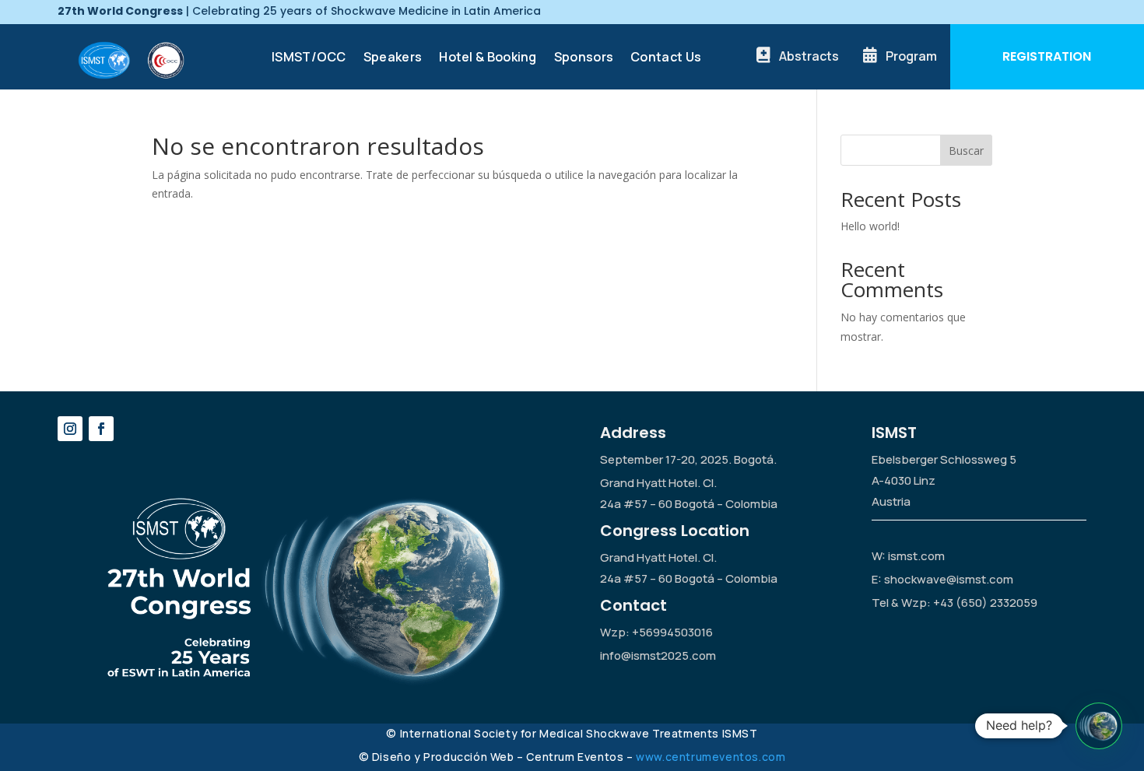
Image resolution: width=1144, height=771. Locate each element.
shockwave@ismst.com (948, 579)
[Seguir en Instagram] (70, 428)
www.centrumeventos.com (710, 756)
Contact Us (665, 58)
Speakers (392, 58)
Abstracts (809, 56)
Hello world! (870, 226)
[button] (1099, 726)
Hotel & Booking (488, 58)
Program (911, 56)
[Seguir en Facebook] (101, 428)
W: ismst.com (908, 556)
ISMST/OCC (309, 58)
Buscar (966, 150)
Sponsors (583, 58)
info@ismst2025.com (658, 655)
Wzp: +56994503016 (656, 632)
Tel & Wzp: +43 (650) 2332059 (954, 602)
